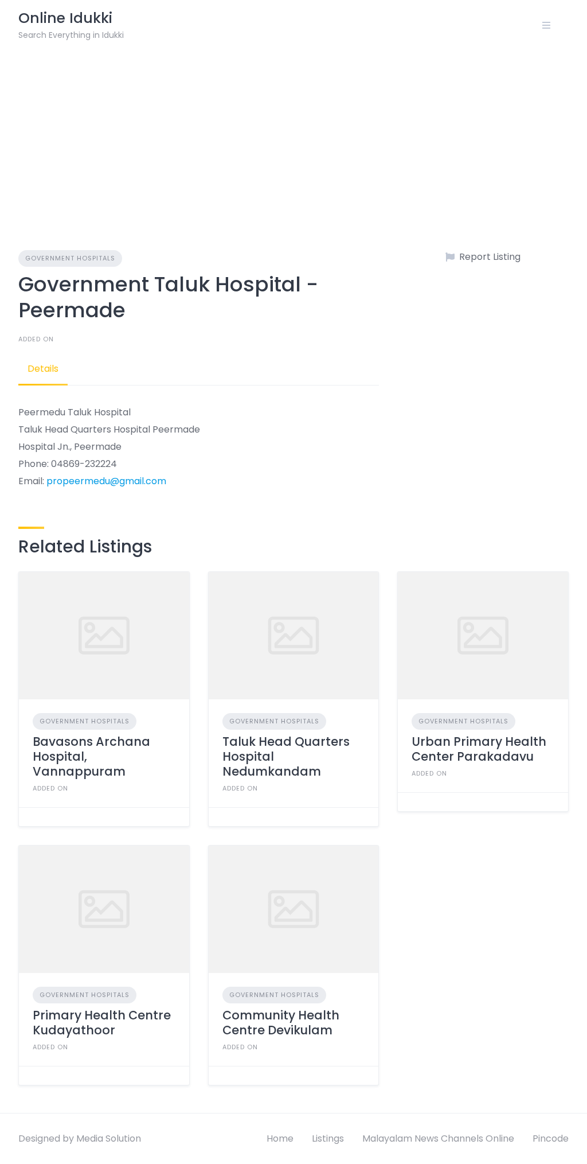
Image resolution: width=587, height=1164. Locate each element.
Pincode (551, 1138)
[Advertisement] (293, 136)
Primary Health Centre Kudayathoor (102, 1022)
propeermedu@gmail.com (106, 481)
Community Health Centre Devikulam (280, 1022)
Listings (328, 1138)
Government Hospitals (70, 258)
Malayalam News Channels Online (438, 1138)
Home (280, 1138)
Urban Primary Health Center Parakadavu (479, 749)
